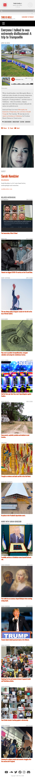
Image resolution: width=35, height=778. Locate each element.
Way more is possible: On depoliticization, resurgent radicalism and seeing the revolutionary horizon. (14, 353)
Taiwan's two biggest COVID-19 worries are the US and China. (17, 272)
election (22, 122)
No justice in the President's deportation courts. (13, 515)
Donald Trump (16, 122)
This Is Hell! (6, 17)
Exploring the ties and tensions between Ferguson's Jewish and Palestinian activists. (16, 680)
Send (17, 128)
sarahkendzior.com (6, 189)
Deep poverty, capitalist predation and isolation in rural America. (15, 436)
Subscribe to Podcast (28, 17)
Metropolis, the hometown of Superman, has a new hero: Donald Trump (16, 112)
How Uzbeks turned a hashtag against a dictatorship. (14, 720)
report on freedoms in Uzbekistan (12, 116)
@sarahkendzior (5, 180)
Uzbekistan (27, 122)
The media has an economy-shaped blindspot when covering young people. (16, 599)
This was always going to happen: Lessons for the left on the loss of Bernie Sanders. (16, 312)
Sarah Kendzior (7, 122)
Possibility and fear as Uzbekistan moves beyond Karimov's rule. (16, 558)
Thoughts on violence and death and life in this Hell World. (16, 476)
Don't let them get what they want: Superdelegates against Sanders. (16, 395)
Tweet (12, 128)
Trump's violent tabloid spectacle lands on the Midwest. (15, 640)
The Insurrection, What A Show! (9, 233)
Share (5, 128)
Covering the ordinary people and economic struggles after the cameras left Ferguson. (16, 760)
